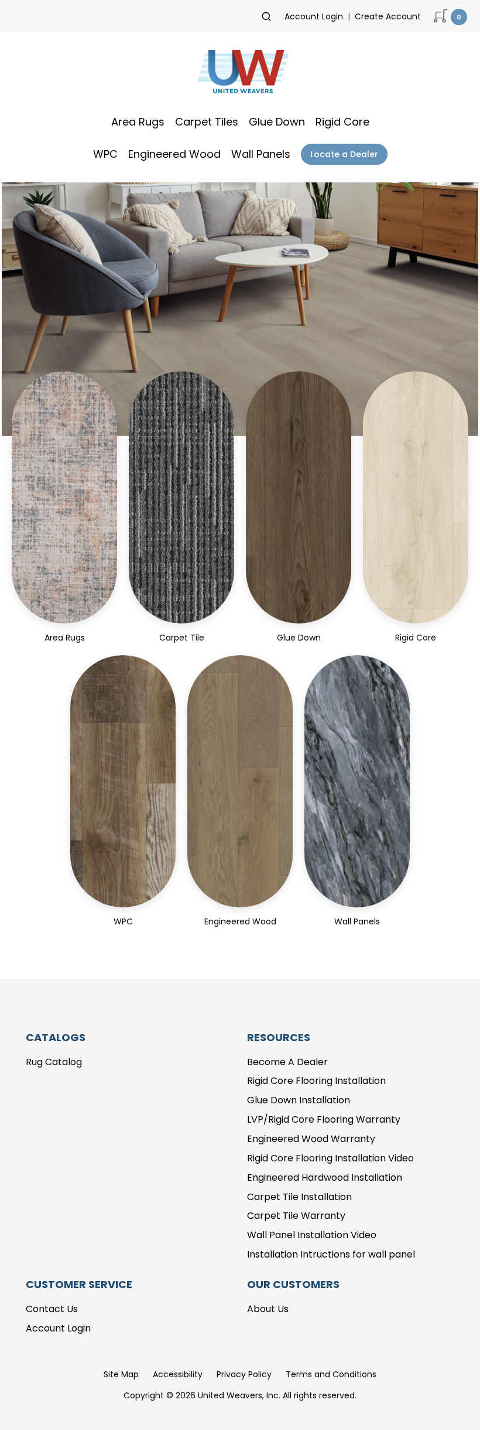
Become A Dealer (287, 1062)
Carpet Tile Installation (299, 1197)
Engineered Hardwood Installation (324, 1177)
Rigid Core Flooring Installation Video (330, 1158)
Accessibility (178, 1374)
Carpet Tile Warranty (296, 1215)
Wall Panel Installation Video (311, 1235)
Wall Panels (260, 154)
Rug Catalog (54, 1062)
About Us (268, 1309)
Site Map (121, 1374)
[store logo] (240, 75)
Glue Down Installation (298, 1100)
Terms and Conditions (331, 1374)
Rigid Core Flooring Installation (316, 1080)
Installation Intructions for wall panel (331, 1254)
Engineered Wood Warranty (311, 1139)
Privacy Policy (244, 1374)
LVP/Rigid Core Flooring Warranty (323, 1119)
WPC (105, 154)
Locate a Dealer (344, 154)
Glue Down (277, 121)
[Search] (266, 16)
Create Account (388, 16)
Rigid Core (342, 121)
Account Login (313, 16)
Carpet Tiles (206, 121)
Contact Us (52, 1309)
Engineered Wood (174, 154)
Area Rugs (137, 121)
